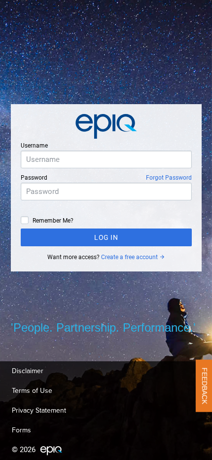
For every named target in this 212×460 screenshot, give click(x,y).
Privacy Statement (39, 410)
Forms (21, 430)
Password (34, 178)
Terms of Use (32, 390)
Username (34, 146)
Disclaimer (27, 371)
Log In (106, 237)
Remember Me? (53, 220)
